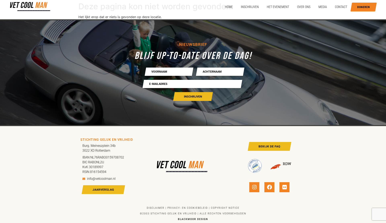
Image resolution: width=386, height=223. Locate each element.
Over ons (303, 7)
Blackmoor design (193, 219)
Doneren (363, 7)
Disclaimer (155, 208)
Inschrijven (250, 7)
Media (322, 7)
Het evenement (278, 7)
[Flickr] (284, 187)
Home (229, 7)
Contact (341, 7)
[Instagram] (254, 187)
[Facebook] (269, 187)
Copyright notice (225, 208)
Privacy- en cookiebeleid (187, 208)
